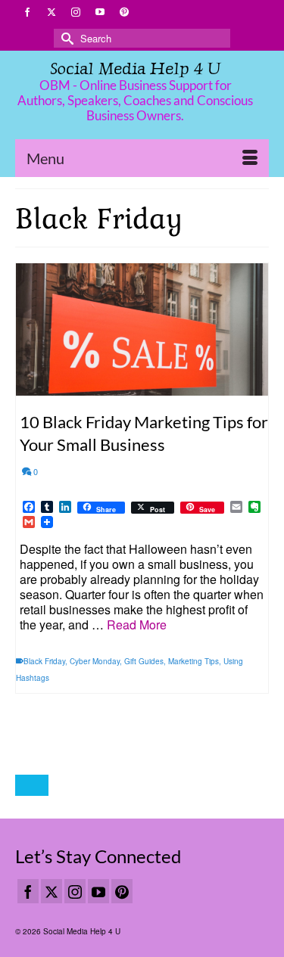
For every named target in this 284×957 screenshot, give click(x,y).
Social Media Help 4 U (135, 68)
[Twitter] (51, 891)
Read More (137, 624)
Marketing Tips (193, 661)
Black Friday (44, 661)
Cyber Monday (95, 661)
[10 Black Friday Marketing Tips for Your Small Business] (142, 329)
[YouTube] (98, 891)
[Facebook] (28, 891)
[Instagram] (75, 891)
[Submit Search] (65, 38)
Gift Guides (144, 661)
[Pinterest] (122, 891)
